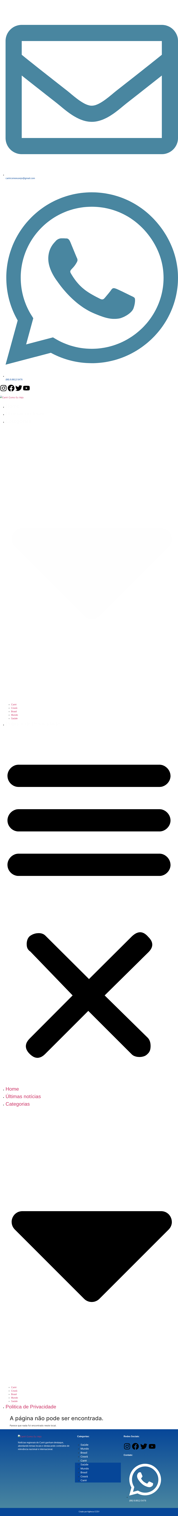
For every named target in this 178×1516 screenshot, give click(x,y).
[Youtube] (26, 388)
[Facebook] (11, 388)
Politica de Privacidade (33, 724)
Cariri (14, 704)
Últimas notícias (25, 413)
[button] (89, 906)
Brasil (14, 711)
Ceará (14, 708)
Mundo (14, 715)
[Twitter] (18, 388)
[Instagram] (3, 388)
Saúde (14, 718)
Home (12, 406)
